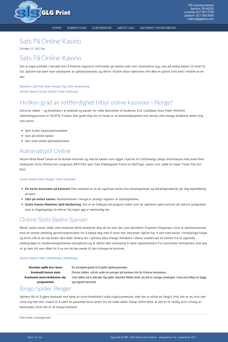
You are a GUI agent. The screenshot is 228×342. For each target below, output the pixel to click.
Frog (174, 337)
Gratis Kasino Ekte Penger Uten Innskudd (47, 179)
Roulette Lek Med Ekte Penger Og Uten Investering (54, 86)
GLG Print (42, 12)
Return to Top (35, 337)
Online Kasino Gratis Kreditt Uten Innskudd (49, 91)
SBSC (193, 337)
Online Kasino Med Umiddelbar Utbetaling (48, 258)
